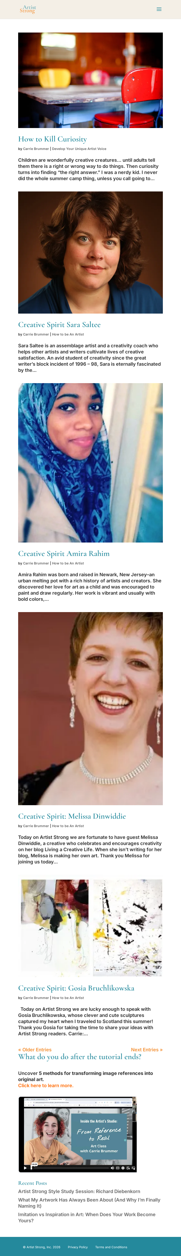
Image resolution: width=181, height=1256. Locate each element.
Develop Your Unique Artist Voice (79, 149)
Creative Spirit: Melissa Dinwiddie (72, 816)
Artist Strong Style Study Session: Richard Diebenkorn (79, 1191)
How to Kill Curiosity (52, 139)
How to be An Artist (68, 334)
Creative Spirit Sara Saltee (59, 324)
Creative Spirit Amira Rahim (64, 553)
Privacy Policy (78, 1247)
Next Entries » (147, 1050)
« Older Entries (35, 1050)
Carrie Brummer (36, 149)
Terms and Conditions (111, 1247)
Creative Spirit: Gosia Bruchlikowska (76, 988)
